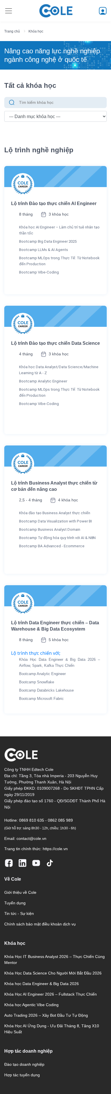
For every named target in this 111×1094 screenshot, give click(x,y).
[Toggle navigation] (8, 11)
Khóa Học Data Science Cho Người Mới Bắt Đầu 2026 (53, 973)
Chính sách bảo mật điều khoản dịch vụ (40, 924)
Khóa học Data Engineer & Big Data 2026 (41, 983)
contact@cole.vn (31, 838)
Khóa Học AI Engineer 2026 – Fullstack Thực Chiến (50, 994)
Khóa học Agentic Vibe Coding (31, 1004)
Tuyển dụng (15, 903)
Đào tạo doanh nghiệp (24, 1064)
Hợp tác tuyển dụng (22, 1075)
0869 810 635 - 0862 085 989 (46, 820)
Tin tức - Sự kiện (19, 913)
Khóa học (35, 31)
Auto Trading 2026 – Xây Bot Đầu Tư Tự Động (46, 1015)
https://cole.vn (55, 848)
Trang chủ (12, 31)
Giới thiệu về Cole (20, 892)
